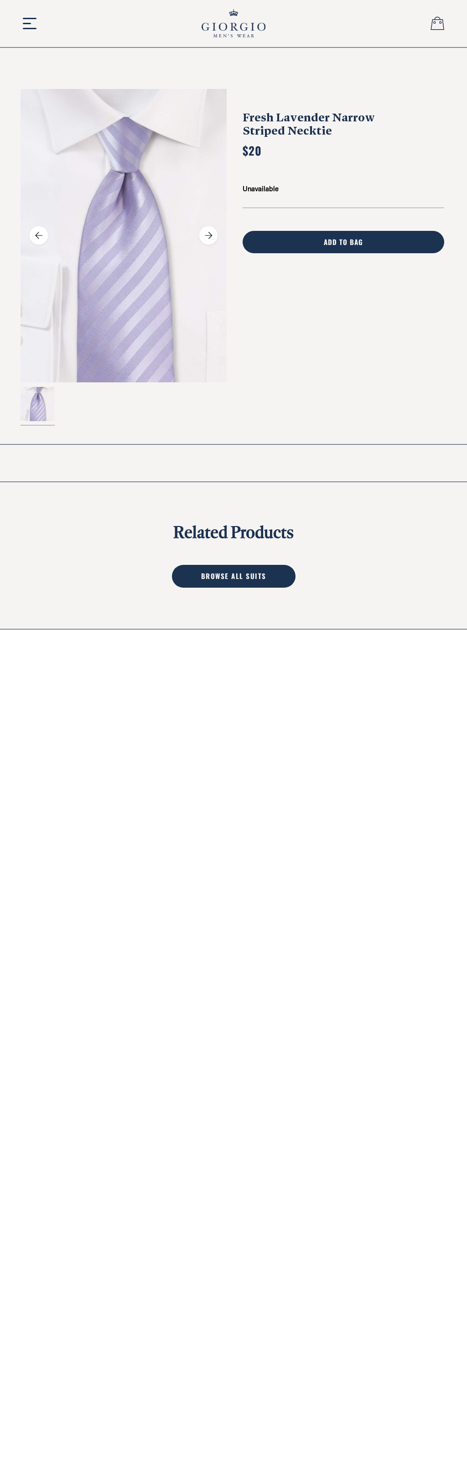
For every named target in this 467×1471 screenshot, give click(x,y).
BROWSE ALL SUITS (233, 576)
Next (208, 235)
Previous (39, 235)
